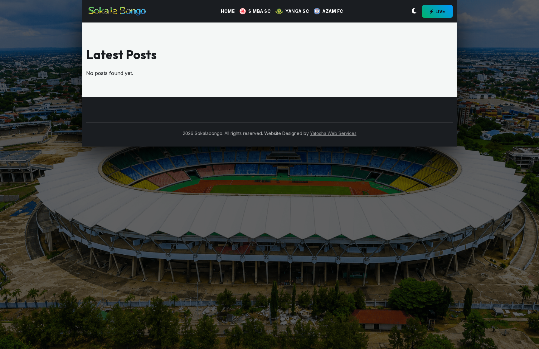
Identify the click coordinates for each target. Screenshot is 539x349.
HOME (228, 11)
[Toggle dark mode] (414, 11)
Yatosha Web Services (333, 133)
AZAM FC (333, 11)
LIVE (440, 11)
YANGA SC (297, 11)
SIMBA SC (259, 11)
